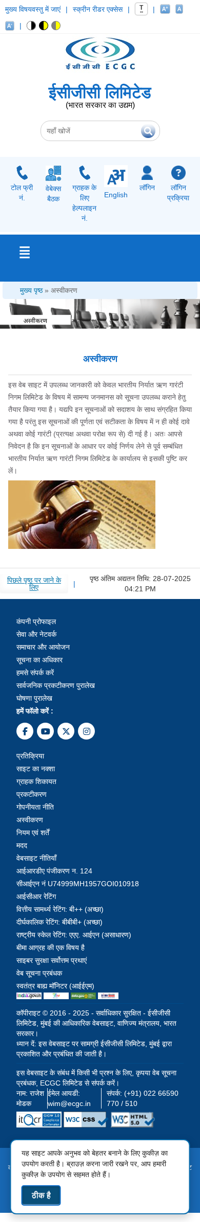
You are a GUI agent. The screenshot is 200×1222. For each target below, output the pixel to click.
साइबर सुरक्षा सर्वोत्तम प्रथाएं (51, 960)
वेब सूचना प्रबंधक (39, 973)
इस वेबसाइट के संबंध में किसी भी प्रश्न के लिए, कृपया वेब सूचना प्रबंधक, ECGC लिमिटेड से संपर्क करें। (96, 1078)
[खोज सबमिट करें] (148, 131)
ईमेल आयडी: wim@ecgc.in (69, 1098)
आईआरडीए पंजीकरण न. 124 (54, 871)
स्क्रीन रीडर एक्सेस (98, 9)
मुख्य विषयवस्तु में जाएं (33, 9)
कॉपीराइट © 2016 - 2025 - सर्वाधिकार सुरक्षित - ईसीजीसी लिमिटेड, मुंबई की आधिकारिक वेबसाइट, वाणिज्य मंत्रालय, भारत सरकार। (96, 1023)
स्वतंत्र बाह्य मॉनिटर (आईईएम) (55, 986)
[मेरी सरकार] (56, 996)
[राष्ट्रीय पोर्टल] (29, 996)
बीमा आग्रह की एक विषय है (50, 947)
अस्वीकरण (64, 290)
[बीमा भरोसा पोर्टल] (108, 996)
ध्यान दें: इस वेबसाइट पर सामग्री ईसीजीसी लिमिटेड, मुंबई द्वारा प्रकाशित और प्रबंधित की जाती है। (94, 1049)
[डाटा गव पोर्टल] (83, 996)
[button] (31, 25)
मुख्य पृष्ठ (31, 290)
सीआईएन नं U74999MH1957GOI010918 (77, 884)
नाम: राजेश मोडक (30, 1098)
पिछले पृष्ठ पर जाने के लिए (34, 583)
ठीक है (41, 1195)
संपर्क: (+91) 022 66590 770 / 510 (142, 1098)
